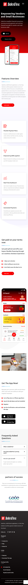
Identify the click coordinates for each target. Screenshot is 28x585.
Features (4, 555)
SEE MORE (6, 105)
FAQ (3, 543)
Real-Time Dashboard (10, 183)
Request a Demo (8, 39)
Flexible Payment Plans (11, 130)
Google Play (10, 421)
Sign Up (7, 33)
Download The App (7, 558)
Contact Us (5, 541)
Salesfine (11, 580)
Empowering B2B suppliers (12, 156)
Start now (6, 273)
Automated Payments (10, 208)
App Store (10, 416)
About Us (4, 546)
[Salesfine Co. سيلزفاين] (11, 4)
